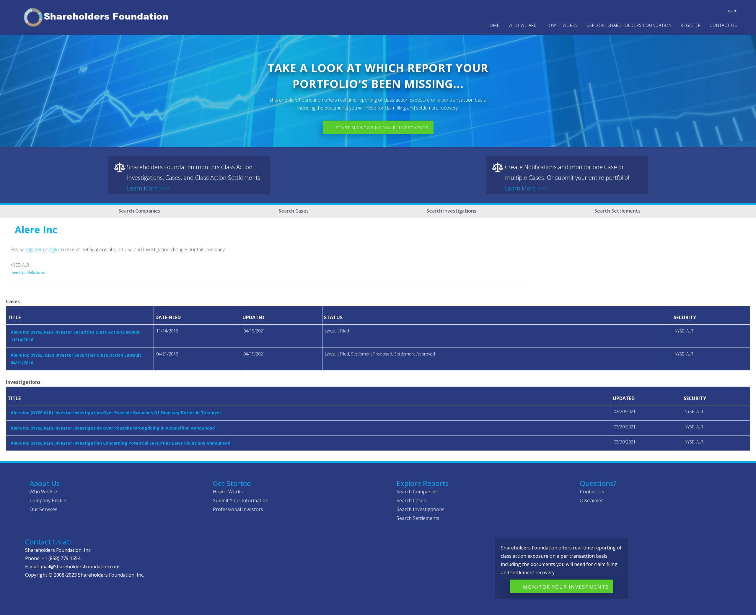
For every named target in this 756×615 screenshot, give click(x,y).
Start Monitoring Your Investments (382, 127)
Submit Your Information (240, 500)
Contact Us (723, 25)
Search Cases (293, 211)
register (34, 249)
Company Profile (48, 500)
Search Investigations (451, 211)
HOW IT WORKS (561, 25)
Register (691, 25)
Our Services (43, 509)
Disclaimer (591, 500)
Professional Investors (238, 509)
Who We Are (43, 491)
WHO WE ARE (523, 25)
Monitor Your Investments (566, 587)
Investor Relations (27, 272)
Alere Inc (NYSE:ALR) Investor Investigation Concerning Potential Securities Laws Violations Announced (120, 443)
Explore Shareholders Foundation (629, 25)
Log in (732, 10)
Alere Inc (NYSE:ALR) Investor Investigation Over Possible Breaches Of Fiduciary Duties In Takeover (116, 412)
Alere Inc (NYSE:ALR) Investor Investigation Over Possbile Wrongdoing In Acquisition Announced (113, 428)
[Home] (98, 16)
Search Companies (139, 211)
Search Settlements (617, 211)
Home (493, 25)
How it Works (228, 491)
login (53, 249)
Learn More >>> (148, 188)
